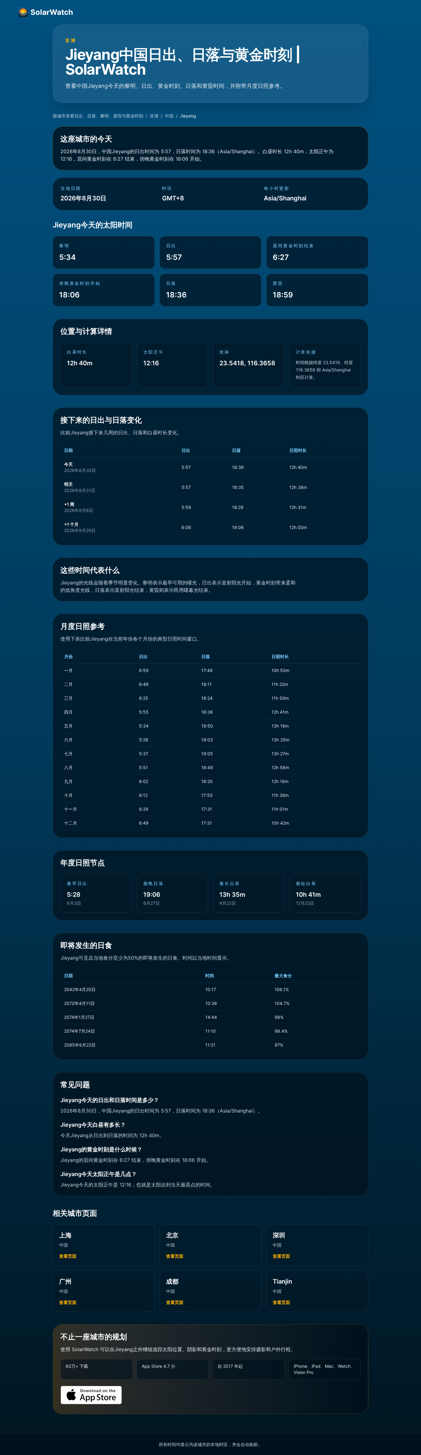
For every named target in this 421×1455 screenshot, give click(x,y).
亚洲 (154, 115)
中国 (169, 115)
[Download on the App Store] (91, 1395)
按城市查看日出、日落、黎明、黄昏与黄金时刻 (98, 115)
